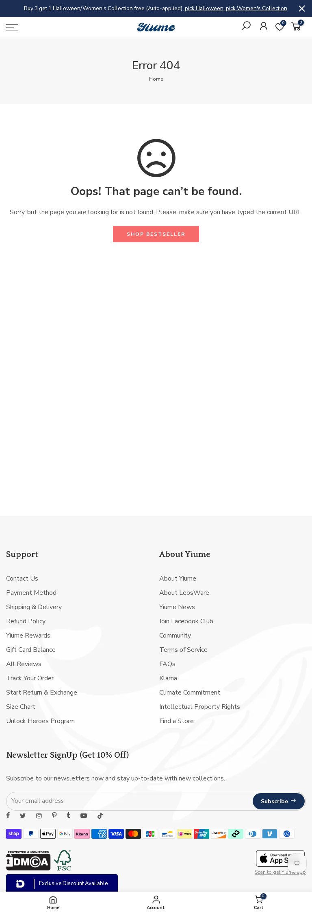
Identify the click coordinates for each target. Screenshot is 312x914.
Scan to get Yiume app (280, 872)
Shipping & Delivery (34, 607)
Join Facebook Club (186, 621)
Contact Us (22, 578)
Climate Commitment (189, 692)
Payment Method (31, 592)
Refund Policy (26, 621)
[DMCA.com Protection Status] (28, 868)
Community (175, 635)
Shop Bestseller (156, 234)
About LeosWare (184, 592)
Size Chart (20, 706)
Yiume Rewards (28, 635)
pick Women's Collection (256, 8)
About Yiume (177, 578)
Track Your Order (30, 678)
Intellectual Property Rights (199, 706)
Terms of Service (183, 649)
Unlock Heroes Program (40, 721)
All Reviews (23, 664)
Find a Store (176, 721)
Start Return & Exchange (41, 692)
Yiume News (177, 607)
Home (156, 79)
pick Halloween (203, 8)
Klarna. (168, 678)
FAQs (167, 664)
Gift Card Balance (31, 649)
